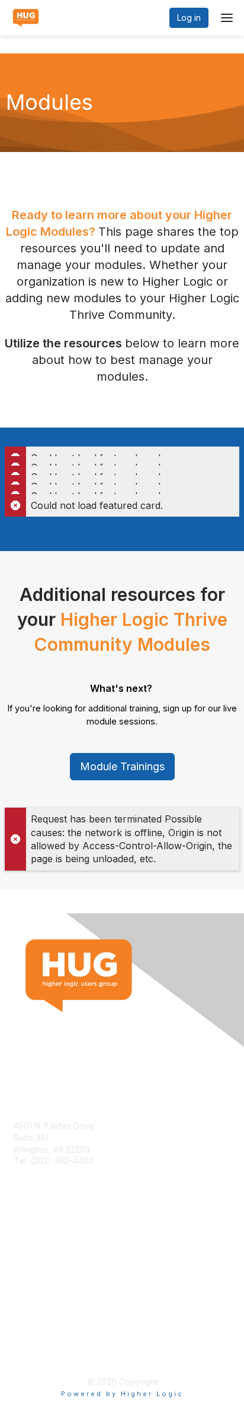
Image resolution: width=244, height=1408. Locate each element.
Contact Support (46, 1172)
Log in (189, 17)
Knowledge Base (47, 1250)
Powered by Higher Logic (122, 1394)
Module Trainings (122, 766)
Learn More (36, 1262)
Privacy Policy (41, 1352)
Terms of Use (40, 1341)
